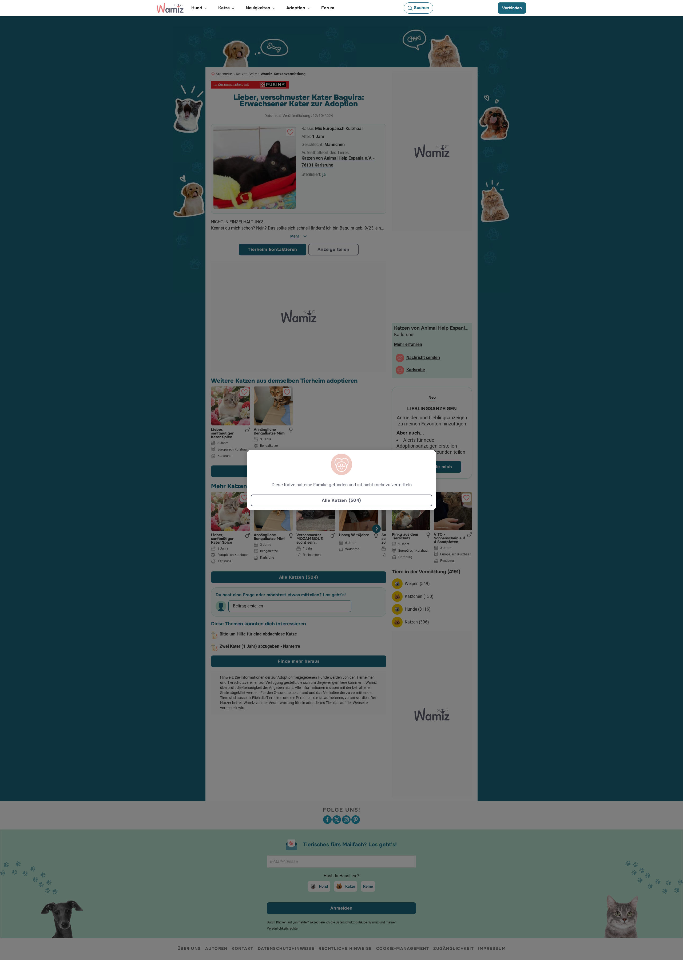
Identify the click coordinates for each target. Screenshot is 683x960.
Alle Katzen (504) (341, 500)
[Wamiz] (170, 8)
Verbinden (512, 8)
